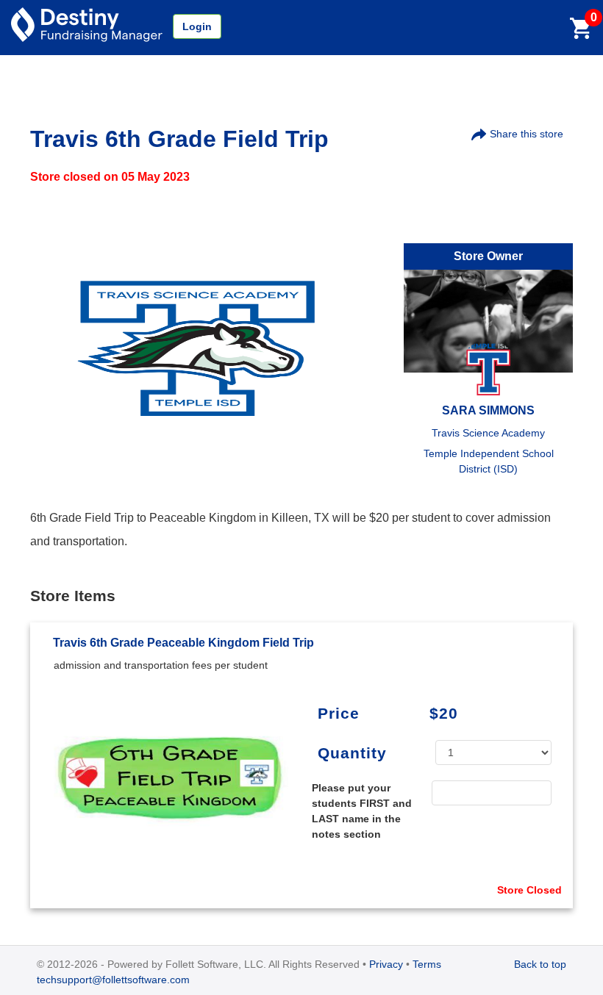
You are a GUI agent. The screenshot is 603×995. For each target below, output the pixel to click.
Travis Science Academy (488, 433)
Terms (427, 964)
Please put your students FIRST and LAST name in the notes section (362, 811)
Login (197, 26)
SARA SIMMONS (488, 410)
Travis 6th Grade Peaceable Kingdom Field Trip (183, 642)
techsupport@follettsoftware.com (113, 979)
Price (339, 713)
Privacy (386, 964)
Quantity (352, 752)
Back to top (540, 964)
